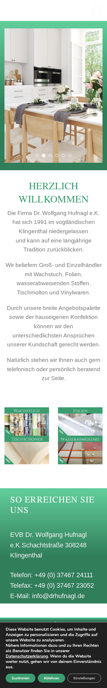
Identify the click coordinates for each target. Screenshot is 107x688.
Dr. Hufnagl (37, 10)
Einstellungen (84, 678)
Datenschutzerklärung (27, 656)
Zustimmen (20, 678)
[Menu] (97, 11)
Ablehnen (51, 678)
